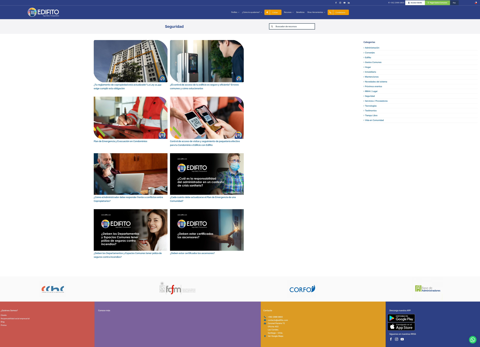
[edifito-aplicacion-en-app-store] (401, 323)
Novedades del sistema (376, 81)
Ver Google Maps (275, 336)
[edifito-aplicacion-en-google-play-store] (401, 315)
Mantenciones (372, 76)
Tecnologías (371, 106)
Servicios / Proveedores (376, 101)
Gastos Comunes (373, 62)
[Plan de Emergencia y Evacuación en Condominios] (131, 118)
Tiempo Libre (371, 115)
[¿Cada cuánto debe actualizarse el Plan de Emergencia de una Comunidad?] (207, 174)
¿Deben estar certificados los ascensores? (192, 253)
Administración (372, 47)
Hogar (368, 67)
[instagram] (340, 3)
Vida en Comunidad (374, 120)
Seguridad (370, 96)
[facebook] (336, 3)
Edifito (368, 57)
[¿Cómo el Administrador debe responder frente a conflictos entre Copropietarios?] (131, 174)
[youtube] (344, 3)
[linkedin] (349, 3)
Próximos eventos (373, 86)
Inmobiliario (370, 72)
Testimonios (371, 110)
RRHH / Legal (371, 91)
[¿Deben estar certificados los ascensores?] (207, 230)
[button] (472, 339)
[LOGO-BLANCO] (43, 9)
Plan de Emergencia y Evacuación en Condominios (120, 141)
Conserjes (370, 52)
